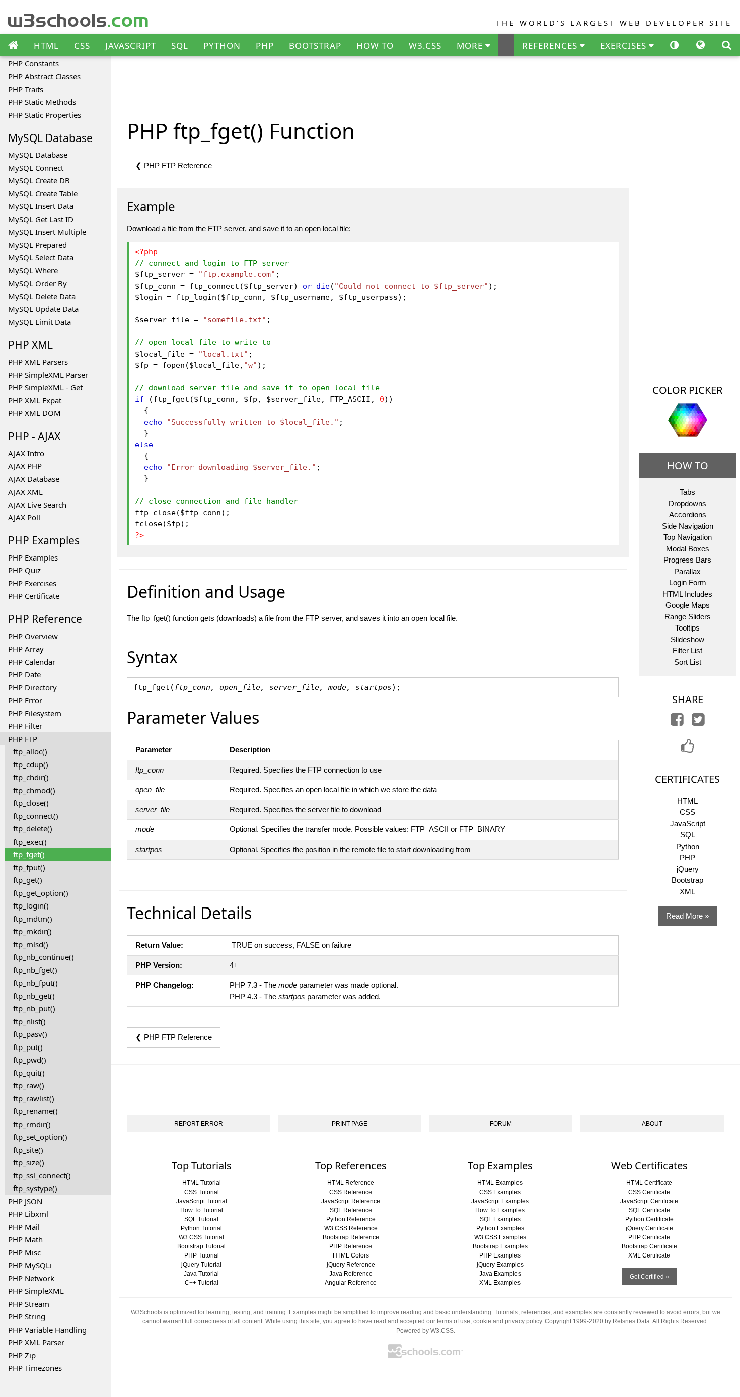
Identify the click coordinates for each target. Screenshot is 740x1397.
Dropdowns (687, 503)
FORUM (501, 1123)
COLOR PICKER (687, 390)
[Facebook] (677, 722)
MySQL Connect (35, 168)
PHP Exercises (32, 583)
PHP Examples (33, 557)
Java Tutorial (201, 1273)
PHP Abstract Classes (44, 76)
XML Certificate (649, 1255)
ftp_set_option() (40, 1137)
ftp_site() (28, 1150)
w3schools (79, 18)
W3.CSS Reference (351, 1228)
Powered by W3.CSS (425, 1330)
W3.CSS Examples (500, 1237)
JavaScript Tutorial (201, 1201)
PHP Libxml (28, 1214)
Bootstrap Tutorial (201, 1246)
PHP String (26, 1316)
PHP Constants (33, 63)
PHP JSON (25, 1201)
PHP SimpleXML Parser (48, 375)
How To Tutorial (201, 1210)
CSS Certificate (649, 1192)
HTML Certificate (649, 1182)
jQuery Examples (500, 1264)
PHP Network (31, 1278)
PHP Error (25, 700)
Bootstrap (687, 880)
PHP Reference (350, 1246)
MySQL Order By (37, 283)
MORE (471, 45)
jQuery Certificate (649, 1228)
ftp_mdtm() (32, 919)
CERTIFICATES (687, 779)
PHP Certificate (33, 596)
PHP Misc (24, 1252)
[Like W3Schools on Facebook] (687, 749)
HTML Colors (351, 1255)
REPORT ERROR (198, 1123)
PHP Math (25, 1239)
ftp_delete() (32, 828)
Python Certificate (649, 1219)
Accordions (687, 514)
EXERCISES (624, 45)
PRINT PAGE (349, 1123)
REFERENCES (551, 45)
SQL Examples (500, 1219)
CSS (82, 45)
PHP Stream (28, 1304)
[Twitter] (698, 722)
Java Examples (500, 1273)
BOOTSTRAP (315, 45)
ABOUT (652, 1123)
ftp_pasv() (30, 1034)
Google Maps (687, 605)
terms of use (453, 1321)
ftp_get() (27, 880)
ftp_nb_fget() (35, 970)
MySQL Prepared (37, 245)
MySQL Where (33, 270)
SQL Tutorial (201, 1219)
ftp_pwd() (29, 1060)
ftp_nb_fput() (35, 982)
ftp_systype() (35, 1188)
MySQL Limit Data (39, 322)
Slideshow (687, 639)
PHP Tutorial (201, 1255)
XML (687, 891)
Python (687, 846)
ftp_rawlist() (33, 1098)
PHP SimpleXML (36, 1291)
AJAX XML (25, 491)
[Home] (13, 45)
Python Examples (500, 1228)
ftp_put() (28, 1047)
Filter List (687, 650)
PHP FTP (22, 739)
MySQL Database (37, 155)
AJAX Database (33, 479)
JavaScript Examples (500, 1201)
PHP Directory (32, 687)
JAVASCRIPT (130, 45)
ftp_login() (31, 905)
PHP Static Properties (44, 115)
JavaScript (687, 823)
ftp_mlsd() (30, 944)
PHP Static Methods (42, 102)
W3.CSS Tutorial (201, 1237)
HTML (46, 45)
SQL (179, 45)
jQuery (688, 869)
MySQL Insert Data (40, 206)
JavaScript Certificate (649, 1201)
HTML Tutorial (201, 1182)
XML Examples (500, 1282)
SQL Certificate (649, 1210)
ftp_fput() (29, 867)
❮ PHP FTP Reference (173, 165)
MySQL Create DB (39, 180)
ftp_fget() (29, 854)
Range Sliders (687, 616)
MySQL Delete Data (42, 296)
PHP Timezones (35, 1368)
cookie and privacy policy (507, 1321)
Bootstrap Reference (351, 1237)
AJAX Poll (24, 517)
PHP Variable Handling (47, 1329)
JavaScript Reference (350, 1201)
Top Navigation (687, 537)
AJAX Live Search (37, 505)
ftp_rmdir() (32, 1124)
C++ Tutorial (201, 1282)
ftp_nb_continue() (43, 957)
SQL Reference (351, 1210)
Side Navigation (687, 526)
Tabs (687, 491)
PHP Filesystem (34, 713)
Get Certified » (649, 1276)
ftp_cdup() (30, 764)
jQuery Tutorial (201, 1264)
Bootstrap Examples (500, 1246)
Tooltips (687, 627)
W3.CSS (425, 45)
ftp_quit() (29, 1073)
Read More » (687, 916)
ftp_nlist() (29, 1021)
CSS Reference (350, 1192)
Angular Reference (351, 1282)
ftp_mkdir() (32, 931)
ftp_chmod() (34, 790)
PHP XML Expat (34, 400)
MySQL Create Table (43, 193)
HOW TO (375, 45)
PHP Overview (33, 636)
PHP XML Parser (36, 1342)
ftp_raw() (28, 1085)
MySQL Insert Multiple (47, 232)
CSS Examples (500, 1192)
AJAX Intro (26, 453)
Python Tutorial (201, 1228)
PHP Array (26, 649)
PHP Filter (25, 726)
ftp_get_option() (40, 893)
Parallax (687, 571)
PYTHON (222, 45)
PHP (265, 45)
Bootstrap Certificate (649, 1246)
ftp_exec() (30, 841)
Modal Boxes (687, 548)
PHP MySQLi (30, 1265)
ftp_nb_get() (34, 996)
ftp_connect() (35, 816)
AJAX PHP (25, 466)
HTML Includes (687, 594)
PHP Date (24, 674)
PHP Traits (25, 89)
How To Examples (500, 1210)
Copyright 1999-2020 (574, 1321)
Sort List (687, 662)
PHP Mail (24, 1227)
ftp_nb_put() (34, 1008)
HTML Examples (500, 1182)
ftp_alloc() (30, 751)
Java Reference (351, 1273)
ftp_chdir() (31, 777)
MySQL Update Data (43, 309)
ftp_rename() (35, 1111)
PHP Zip (22, 1355)
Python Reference (351, 1219)
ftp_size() (28, 1162)
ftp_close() (31, 803)
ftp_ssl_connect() (42, 1175)
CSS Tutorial (201, 1192)
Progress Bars (687, 559)
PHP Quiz (24, 570)
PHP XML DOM (34, 413)
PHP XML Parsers (38, 362)
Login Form (687, 582)
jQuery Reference (351, 1264)
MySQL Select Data (40, 257)
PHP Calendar (31, 662)
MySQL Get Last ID (40, 219)
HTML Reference (350, 1182)
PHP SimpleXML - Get (45, 387)
